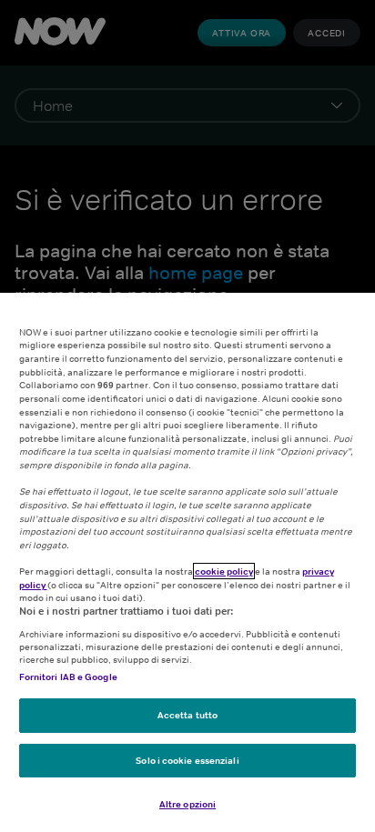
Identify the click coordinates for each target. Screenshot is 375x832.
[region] (187, 562)
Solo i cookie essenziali (187, 760)
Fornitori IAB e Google (68, 676)
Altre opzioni (187, 803)
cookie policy (224, 571)
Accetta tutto (187, 714)
